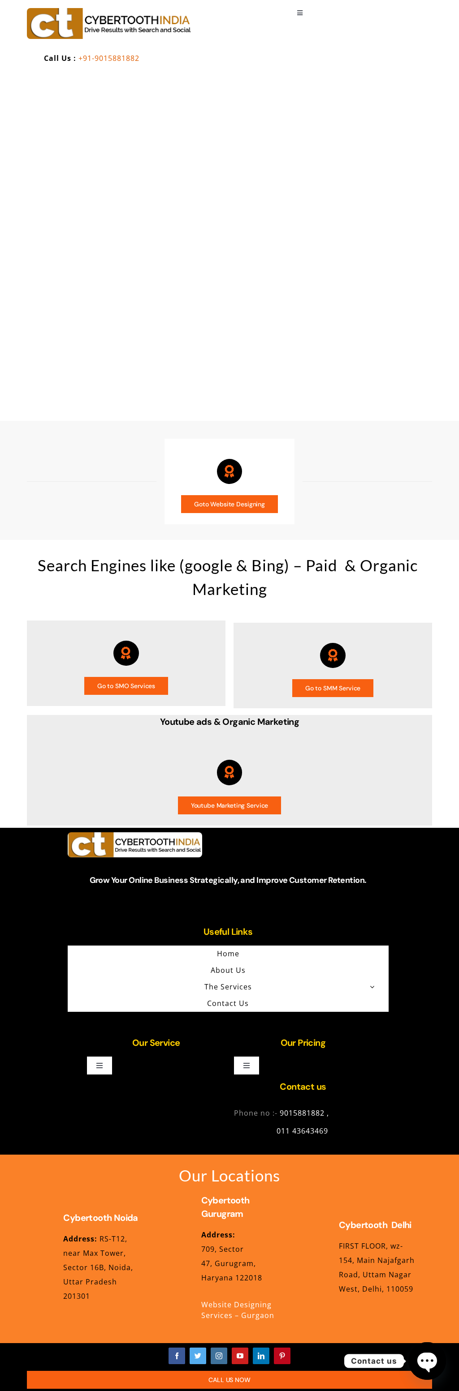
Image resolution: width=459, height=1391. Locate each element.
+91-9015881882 (108, 58)
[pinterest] (282, 1356)
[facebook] (177, 1356)
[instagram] (219, 1356)
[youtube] (240, 1356)
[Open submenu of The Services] (372, 987)
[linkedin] (261, 1356)
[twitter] (198, 1356)
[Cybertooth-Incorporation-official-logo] (109, 12)
